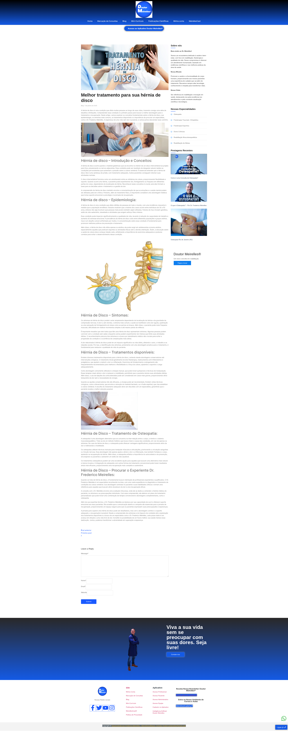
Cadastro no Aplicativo (161, 707)
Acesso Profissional (159, 692)
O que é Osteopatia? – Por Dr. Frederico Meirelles (189, 205)
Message (84, 553)
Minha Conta (130, 692)
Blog (124, 21)
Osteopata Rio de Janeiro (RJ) (181, 240)
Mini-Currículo (137, 21)
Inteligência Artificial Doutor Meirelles (160, 712)
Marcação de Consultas (107, 21)
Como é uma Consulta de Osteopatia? (184, 178)
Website (84, 592)
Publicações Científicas (158, 21)
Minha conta (178, 21)
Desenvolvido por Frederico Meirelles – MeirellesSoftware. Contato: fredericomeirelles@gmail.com (149, 726)
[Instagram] (112, 708)
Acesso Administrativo (160, 699)
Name (83, 580)
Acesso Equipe (158, 703)
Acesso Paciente (158, 696)
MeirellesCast (195, 21)
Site (128, 688)
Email (83, 586)
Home (89, 21)
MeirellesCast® (131, 711)
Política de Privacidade (134, 715)
